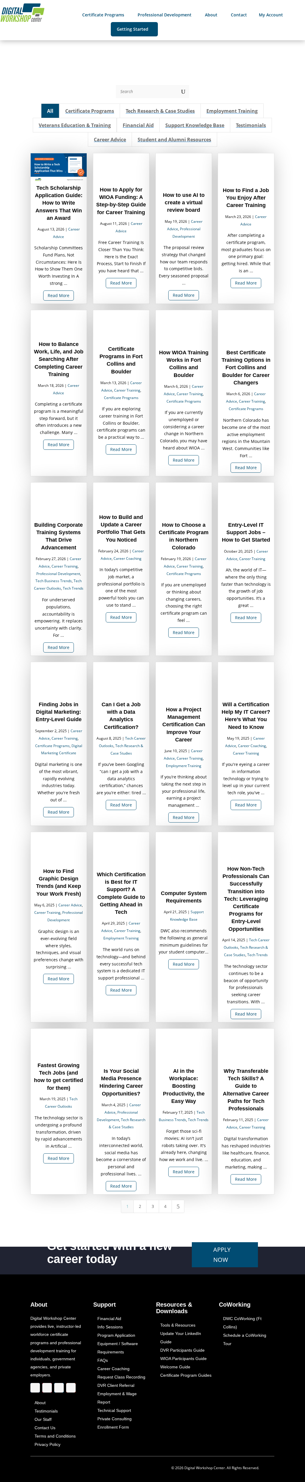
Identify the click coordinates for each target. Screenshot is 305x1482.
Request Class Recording (121, 1377)
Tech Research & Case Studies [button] (160, 111)
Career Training (127, 390)
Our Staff (43, 1419)
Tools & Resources (177, 1325)
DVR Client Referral (115, 1385)
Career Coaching (128, 558)
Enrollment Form (113, 1427)
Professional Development (58, 573)
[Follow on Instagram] (47, 1388)
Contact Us (45, 1427)
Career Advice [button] (110, 140)
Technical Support (114, 1410)
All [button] (50, 111)
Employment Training (183, 765)
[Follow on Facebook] (35, 1388)
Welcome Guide (175, 1366)
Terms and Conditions (55, 1436)
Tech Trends (73, 588)
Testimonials (46, 1411)
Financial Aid (109, 1318)
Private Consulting (114, 1418)
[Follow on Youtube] (71, 1388)
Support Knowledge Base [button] (195, 125)
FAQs (102, 1360)
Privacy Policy (47, 1444)
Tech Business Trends (54, 581)
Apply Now (222, 1254)
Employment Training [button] (232, 111)
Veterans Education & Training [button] (75, 125)
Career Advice (70, 905)
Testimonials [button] (251, 125)
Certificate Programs (121, 397)
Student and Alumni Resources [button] (174, 140)
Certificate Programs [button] (89, 111)
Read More (59, 296)
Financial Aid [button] (138, 125)
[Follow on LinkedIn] (59, 1388)
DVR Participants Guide (182, 1350)
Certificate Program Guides (185, 1375)
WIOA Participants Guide (183, 1358)
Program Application (116, 1335)
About (40, 1402)
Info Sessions (110, 1327)
